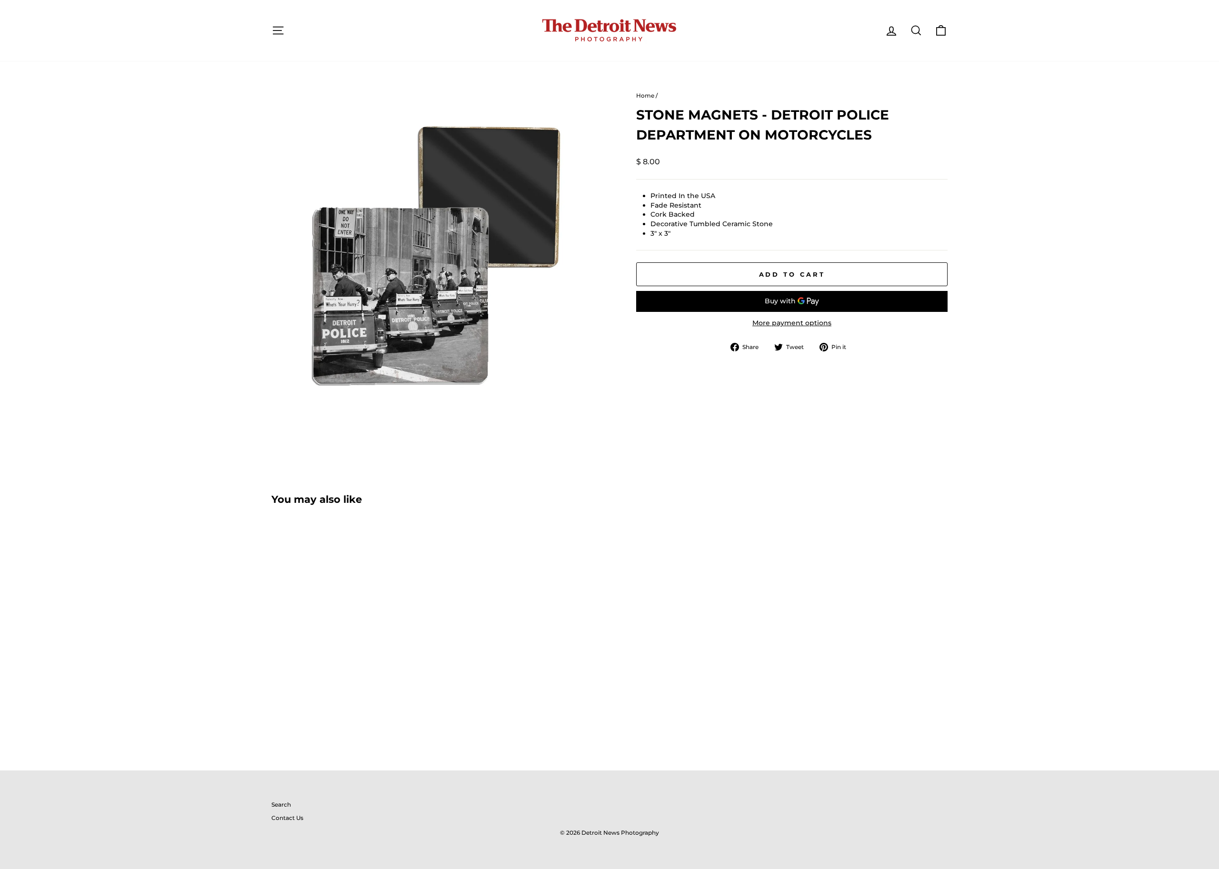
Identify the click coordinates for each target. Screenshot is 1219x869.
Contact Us (287, 817)
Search (281, 804)
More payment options (791, 323)
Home (645, 95)
